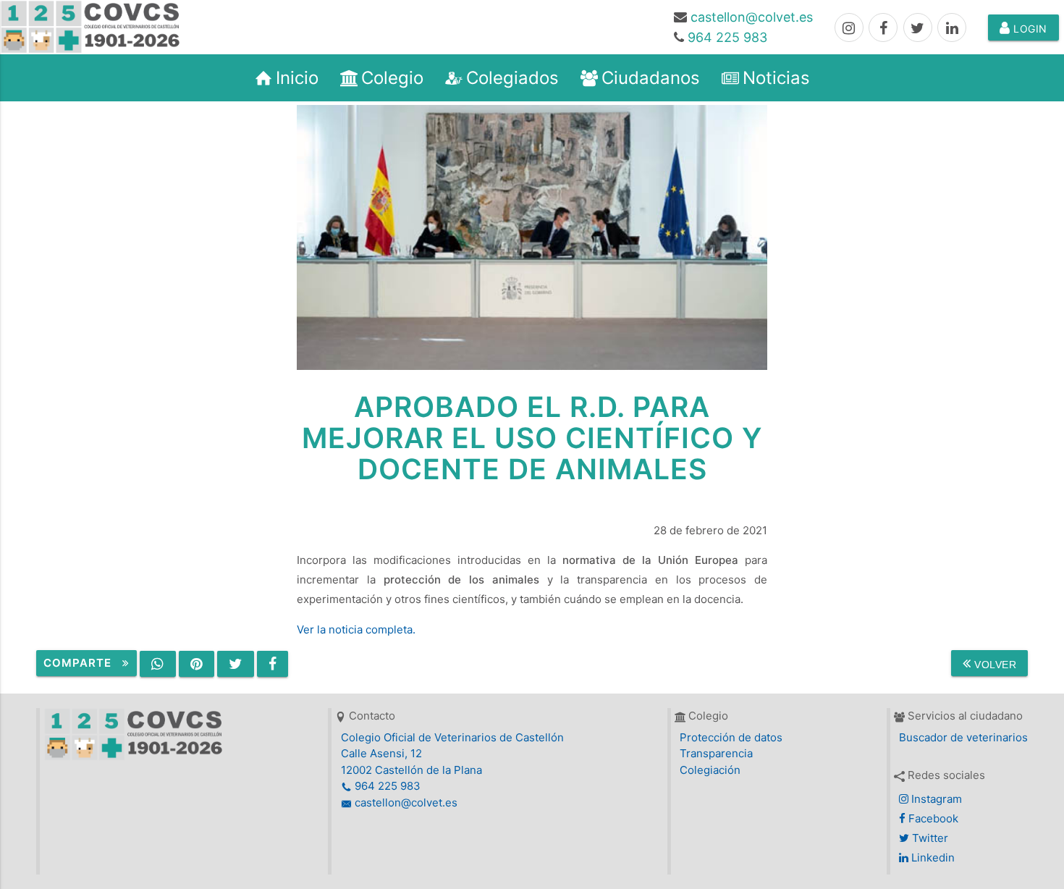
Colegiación (710, 770)
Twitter (928, 838)
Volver (994, 664)
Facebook (931, 818)
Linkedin (931, 857)
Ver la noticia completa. (356, 629)
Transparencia (716, 753)
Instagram (935, 799)
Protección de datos (731, 737)
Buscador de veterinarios (963, 737)
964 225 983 (727, 37)
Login (1028, 28)
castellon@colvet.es (752, 17)
